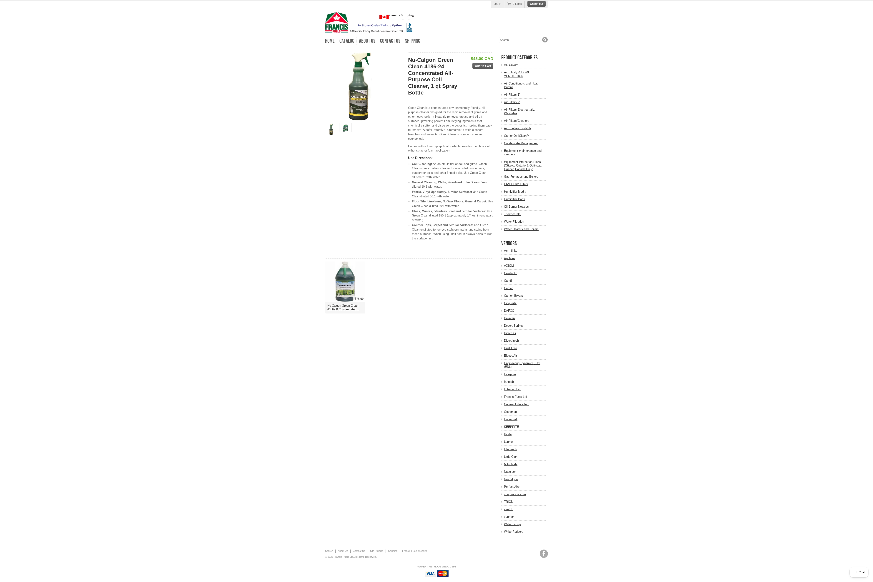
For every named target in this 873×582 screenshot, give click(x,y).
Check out (536, 3)
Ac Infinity (510, 250)
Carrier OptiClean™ (516, 135)
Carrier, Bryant (513, 295)
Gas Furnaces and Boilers (521, 176)
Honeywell (510, 419)
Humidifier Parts (514, 199)
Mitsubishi (510, 464)
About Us (367, 41)
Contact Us (390, 41)
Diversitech (511, 340)
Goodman (510, 411)
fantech (509, 381)
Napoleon (510, 471)
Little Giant (511, 456)
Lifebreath (510, 449)
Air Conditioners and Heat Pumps (521, 85)
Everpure (510, 374)
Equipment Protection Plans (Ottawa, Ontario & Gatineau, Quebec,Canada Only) (523, 165)
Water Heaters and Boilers (521, 229)
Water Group (512, 524)
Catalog (346, 41)
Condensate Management (521, 143)
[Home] (369, 29)
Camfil (508, 280)
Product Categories (519, 57)
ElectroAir (510, 355)
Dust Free (510, 348)
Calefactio (510, 273)
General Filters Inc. (516, 404)
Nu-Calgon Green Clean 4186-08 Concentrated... (343, 307)
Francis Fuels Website (414, 551)
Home (330, 41)
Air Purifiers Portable (517, 128)
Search (329, 551)
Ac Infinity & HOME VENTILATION (517, 74)
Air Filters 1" (512, 94)
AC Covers (511, 65)
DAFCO (509, 310)
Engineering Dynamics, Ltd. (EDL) (522, 364)
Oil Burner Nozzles (516, 206)
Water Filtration (514, 221)
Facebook (544, 554)
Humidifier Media (515, 191)
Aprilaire (509, 258)
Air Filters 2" (512, 102)
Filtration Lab (512, 389)
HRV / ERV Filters (516, 184)
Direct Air (510, 333)
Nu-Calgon (511, 479)
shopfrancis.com (515, 494)
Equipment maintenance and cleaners (523, 152)
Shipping (412, 41)
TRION (508, 501)
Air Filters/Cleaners (516, 120)
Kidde (508, 434)
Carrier (508, 288)
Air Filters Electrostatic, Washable (519, 111)
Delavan (509, 318)
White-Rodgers (513, 531)
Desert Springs (514, 325)
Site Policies (376, 551)
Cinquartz (510, 303)
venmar (509, 516)
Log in (497, 3)
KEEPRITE (511, 426)
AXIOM (509, 265)
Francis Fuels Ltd (515, 396)
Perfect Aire (511, 486)
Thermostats (512, 214)
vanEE (508, 509)
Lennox (509, 441)
